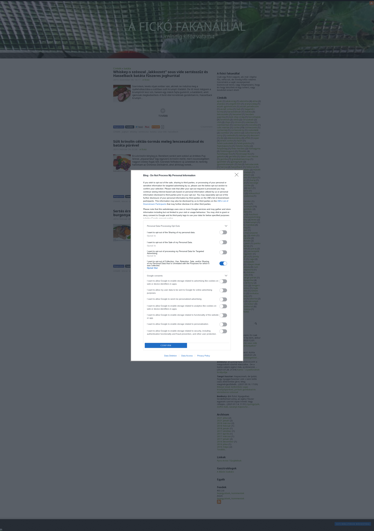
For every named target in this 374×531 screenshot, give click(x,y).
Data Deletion (170, 355)
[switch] (223, 232)
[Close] (237, 175)
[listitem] (187, 225)
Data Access (187, 355)
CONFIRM (166, 345)
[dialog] (187, 265)
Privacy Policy (203, 355)
